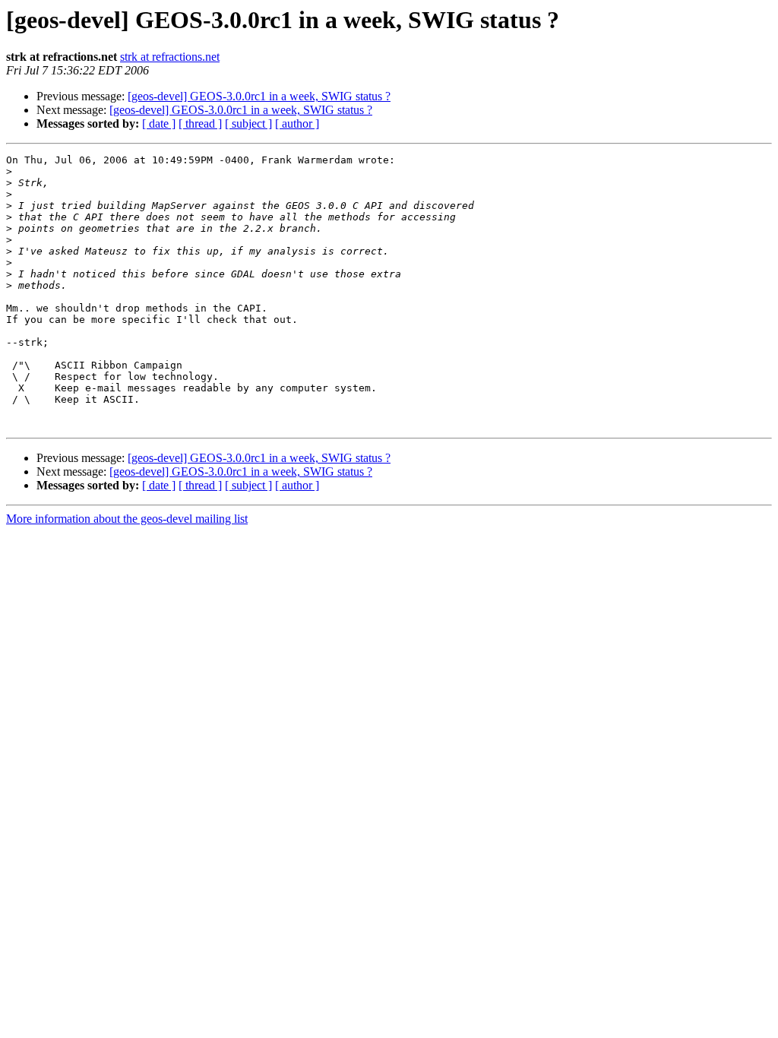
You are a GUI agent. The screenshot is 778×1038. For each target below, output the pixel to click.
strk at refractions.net (170, 56)
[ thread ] (200, 123)
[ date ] (159, 123)
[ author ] (297, 123)
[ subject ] (248, 123)
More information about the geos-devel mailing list (127, 518)
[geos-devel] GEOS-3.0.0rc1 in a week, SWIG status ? (259, 96)
